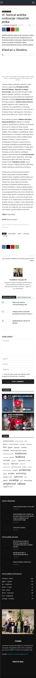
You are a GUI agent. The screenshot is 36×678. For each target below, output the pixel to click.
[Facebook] (4, 29)
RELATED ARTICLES (9, 297)
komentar (5, 457)
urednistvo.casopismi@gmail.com (17, 654)
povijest (15, 470)
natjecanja (6, 464)
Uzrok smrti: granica (19, 527)
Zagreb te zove (8, 487)
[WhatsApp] (17, 29)
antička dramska (19, 441)
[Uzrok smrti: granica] (7, 528)
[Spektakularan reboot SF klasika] (7, 323)
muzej (28, 460)
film (5, 447)
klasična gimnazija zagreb (18, 450)
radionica (18, 477)
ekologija (22, 444)
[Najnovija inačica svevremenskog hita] (7, 304)
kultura (20, 233)
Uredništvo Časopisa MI (10, 25)
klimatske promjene (8, 454)
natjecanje (14, 464)
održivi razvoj (6, 467)
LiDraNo (6, 460)
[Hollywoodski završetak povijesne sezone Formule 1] (7, 314)
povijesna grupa (7, 470)
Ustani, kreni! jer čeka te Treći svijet (23, 506)
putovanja (26, 233)
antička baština (12, 233)
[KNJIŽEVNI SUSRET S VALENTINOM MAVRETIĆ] (7, 555)
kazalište (6, 450)
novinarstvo (22, 464)
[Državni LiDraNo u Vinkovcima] (7, 564)
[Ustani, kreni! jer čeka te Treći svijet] (7, 507)
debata (5, 444)
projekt (11, 473)
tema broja (28, 480)
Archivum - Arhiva (12, 8)
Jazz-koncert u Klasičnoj (10, 258)
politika (30, 467)
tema (21, 480)
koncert (12, 457)
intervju (17, 447)
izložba (23, 447)
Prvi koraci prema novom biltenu (26, 259)
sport (5, 480)
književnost (21, 453)
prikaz (5, 473)
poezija (24, 467)
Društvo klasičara (13, 444)
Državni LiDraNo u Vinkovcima (22, 562)
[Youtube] (25, 669)
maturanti (21, 461)
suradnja (5, 236)
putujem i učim (7, 477)
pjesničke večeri (16, 467)
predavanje (25, 470)
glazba (10, 447)
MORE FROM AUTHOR (24, 297)
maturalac (14, 460)
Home (3, 8)
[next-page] (6, 330)
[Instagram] (18, 669)
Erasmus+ (29, 444)
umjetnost (9, 484)
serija (25, 477)
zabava (21, 484)
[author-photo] (18, 277)
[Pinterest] (13, 29)
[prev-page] (3, 330)
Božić (26, 441)
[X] (8, 29)
